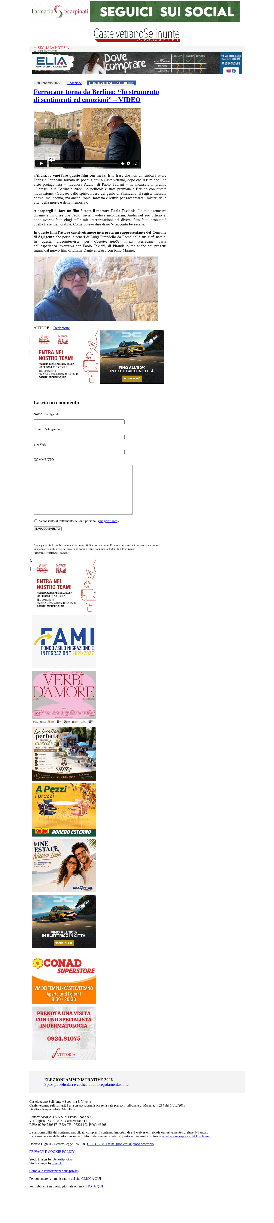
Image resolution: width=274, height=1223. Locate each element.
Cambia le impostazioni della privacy (54, 1171)
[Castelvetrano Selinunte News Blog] (137, 41)
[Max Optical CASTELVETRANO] (64, 891)
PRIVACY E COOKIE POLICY (52, 1151)
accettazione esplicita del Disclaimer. (186, 1136)
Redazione (74, 83)
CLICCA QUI (91, 1178)
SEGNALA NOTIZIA (53, 47)
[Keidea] (64, 835)
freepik (57, 1163)
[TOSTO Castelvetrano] (64, 779)
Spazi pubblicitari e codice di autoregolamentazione (86, 1084)
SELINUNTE (47, 51)
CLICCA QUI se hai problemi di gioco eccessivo (120, 1144)
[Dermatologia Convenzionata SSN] (64, 1059)
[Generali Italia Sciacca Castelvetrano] (66, 382)
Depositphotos (62, 1159)
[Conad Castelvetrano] (64, 1003)
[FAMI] (64, 667)
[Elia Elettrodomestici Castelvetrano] (137, 73)
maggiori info (108, 521)
